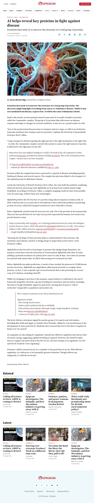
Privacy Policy (29, 491)
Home (5, 10)
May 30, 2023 (49, 314)
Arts (47, 10)
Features (29, 10)
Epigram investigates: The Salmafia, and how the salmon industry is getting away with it (35, 403)
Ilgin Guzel (6, 404)
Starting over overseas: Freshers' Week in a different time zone (36, 450)
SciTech (70, 10)
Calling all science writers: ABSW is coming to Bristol (12, 399)
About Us (40, 491)
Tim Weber (29, 456)
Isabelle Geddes (76, 412)
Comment (19, 10)
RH (52, 496)
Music (63, 10)
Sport (78, 10)
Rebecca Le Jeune (31, 412)
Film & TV (55, 10)
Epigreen (51, 393)
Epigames (86, 10)
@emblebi (33, 223)
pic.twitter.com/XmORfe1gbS (42, 164)
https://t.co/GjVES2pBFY (45, 229)
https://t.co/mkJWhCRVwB (37, 311)
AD (55, 496)
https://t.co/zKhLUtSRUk (21, 164)
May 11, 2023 (53, 167)
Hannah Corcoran (54, 407)
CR (50, 496)
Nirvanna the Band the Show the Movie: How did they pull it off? (58, 450)
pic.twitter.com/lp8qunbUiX (67, 229)
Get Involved (85, 4)
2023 (16, 17)
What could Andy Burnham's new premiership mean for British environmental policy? (81, 403)
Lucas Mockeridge (13, 33)
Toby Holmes (53, 456)
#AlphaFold (51, 226)
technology (23, 17)
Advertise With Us (63, 491)
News (11, 10)
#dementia (22, 156)
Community (39, 10)
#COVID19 (56, 156)
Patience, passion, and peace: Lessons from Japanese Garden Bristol (58, 400)
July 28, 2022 (42, 232)
